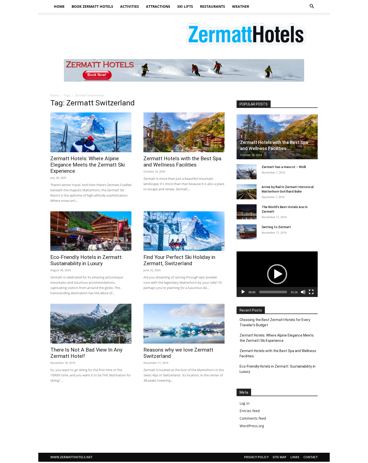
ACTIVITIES (129, 6)
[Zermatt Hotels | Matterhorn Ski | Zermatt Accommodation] (184, 33)
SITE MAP (279, 457)
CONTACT (310, 457)
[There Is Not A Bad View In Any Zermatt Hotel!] (90, 324)
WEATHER (240, 6)
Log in (245, 403)
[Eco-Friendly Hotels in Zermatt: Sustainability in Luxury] (90, 231)
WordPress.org (252, 425)
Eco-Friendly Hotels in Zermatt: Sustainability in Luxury (86, 260)
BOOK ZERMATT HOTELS (92, 6)
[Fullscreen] (311, 291)
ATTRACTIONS (158, 6)
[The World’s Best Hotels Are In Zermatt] (247, 211)
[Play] (243, 291)
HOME (59, 6)
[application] (277, 274)
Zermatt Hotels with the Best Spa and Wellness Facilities (182, 162)
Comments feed (253, 418)
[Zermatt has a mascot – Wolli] (247, 171)
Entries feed (250, 410)
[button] (312, 7)
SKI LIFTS (185, 6)
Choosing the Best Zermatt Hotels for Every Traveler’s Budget (275, 322)
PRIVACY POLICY (256, 457)
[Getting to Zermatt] (247, 231)
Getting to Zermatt (276, 227)
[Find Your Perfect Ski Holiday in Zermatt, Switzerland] (184, 231)
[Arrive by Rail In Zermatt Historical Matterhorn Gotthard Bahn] (247, 191)
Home (54, 95)
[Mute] (303, 291)
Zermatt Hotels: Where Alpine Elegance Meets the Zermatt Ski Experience (87, 165)
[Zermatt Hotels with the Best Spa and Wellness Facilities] (184, 132)
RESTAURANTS (212, 6)
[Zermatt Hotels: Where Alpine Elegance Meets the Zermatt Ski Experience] (90, 132)
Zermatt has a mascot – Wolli (284, 167)
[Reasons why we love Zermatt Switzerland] (184, 324)
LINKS (294, 457)
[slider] (273, 292)
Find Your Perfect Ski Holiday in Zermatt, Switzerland (179, 260)
